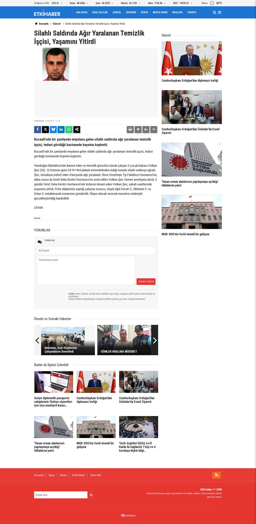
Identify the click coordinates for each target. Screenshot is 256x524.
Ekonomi (131, 12)
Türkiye (191, 12)
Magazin (177, 12)
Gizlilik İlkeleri (78, 475)
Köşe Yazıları (100, 12)
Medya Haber (160, 12)
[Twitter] (45, 129)
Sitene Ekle (95, 475)
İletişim (63, 475)
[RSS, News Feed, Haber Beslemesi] (216, 475)
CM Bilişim (131, 515)
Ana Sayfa (81, 12)
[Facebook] (37, 129)
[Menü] (219, 12)
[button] (138, 129)
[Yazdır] (130, 129)
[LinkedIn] (61, 129)
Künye (52, 475)
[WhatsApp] (68, 129)
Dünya (144, 12)
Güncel (117, 12)
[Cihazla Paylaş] (76, 129)
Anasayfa (43, 23)
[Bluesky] (53, 129)
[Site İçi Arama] (214, 12)
